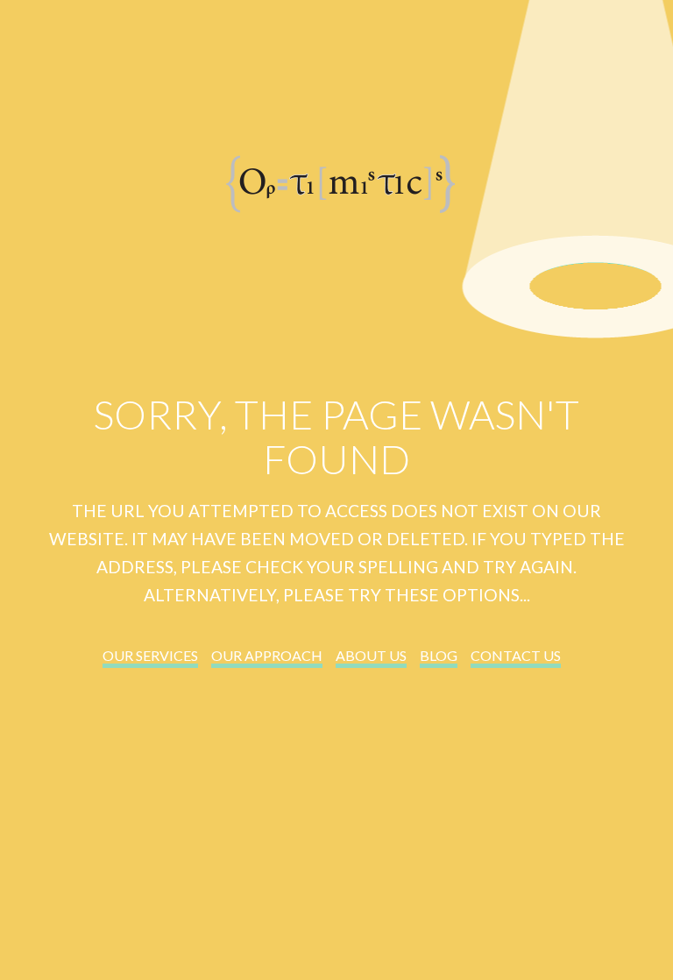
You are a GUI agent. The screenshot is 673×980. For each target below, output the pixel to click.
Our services (150, 655)
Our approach (266, 655)
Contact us (516, 655)
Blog (438, 655)
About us (371, 655)
